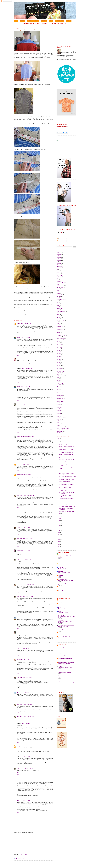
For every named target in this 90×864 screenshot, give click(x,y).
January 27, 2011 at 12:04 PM (29, 584)
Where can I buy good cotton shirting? (65, 457)
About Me (69, 20)
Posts (59, 238)
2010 (59, 438)
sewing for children (60, 398)
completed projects (60, 287)
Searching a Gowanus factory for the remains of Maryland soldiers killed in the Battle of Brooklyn (65, 677)
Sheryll (18, 617)
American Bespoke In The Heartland (63, 651)
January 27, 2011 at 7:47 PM (25, 756)
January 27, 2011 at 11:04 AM (24, 527)
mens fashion (59, 345)
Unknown (18, 323)
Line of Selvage (61, 620)
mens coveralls (59, 344)
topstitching (59, 423)
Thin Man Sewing (61, 600)
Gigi (18, 359)
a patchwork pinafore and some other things (65, 584)
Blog (16, 20)
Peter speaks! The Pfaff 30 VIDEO (65, 443)
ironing (58, 324)
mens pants (58, 354)
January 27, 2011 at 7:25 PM (27, 723)
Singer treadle (59, 419)
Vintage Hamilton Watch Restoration (65, 658)
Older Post (51, 851)
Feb (59, 513)
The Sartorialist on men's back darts (23, 772)
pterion (18, 474)
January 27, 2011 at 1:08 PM (25, 617)
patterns (58, 386)
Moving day (60, 604)
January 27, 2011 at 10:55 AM (26, 511)
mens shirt (58, 360)
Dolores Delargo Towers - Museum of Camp (66, 662)
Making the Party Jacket (61, 608)
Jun (59, 520)
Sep (59, 525)
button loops (59, 281)
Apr (59, 516)
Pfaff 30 (58, 389)
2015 (59, 537)
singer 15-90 (59, 408)
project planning (59, 390)
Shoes (58, 402)
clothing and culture (60, 285)
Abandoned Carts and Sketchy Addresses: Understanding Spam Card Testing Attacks (64, 672)
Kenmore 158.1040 (60, 330)
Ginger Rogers (59, 317)
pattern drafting (59, 384)
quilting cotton (59, 392)
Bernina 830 (59, 272)
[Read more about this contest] (61, 727)
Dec (60, 530)
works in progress (60, 431)
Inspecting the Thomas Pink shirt (64, 481)
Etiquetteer (60, 666)
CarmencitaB (60, 554)
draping (58, 305)
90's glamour (59, 264)
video (58, 425)
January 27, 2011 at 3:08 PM (24, 659)
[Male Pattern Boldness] (57, 140)
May (60, 518)
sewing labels (59, 399)
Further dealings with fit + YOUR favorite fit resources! (27, 30)
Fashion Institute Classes (61, 311)
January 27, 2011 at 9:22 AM (30, 436)
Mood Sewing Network (61, 375)
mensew (59, 611)
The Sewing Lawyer (61, 590)
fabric (58, 309)
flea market (58, 315)
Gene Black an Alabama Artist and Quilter (66, 625)
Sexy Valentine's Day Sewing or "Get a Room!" (67, 506)
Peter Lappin (19, 495)
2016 (59, 539)
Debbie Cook (19, 404)
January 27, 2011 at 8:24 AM (27, 395)
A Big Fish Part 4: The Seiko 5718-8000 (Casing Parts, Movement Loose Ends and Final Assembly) (66, 681)
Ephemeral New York (62, 675)
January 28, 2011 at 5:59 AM (27, 778)
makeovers (58, 332)
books (58, 279)
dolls (57, 302)
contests (58, 288)
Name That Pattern (60, 383)
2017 (59, 541)
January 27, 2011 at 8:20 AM (24, 386)
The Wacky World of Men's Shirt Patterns (66, 454)
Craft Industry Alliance (62, 670)
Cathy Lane (44, 20)
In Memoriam (60, 564)
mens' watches (59, 372)
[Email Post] (25, 314)
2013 (59, 534)
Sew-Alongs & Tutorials (32, 20)
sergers (58, 393)
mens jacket (59, 348)
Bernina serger (59, 275)
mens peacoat (59, 359)
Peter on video (59, 387)
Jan (59, 441)
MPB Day (58, 380)
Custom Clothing (60, 20)
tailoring (58, 422)
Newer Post (16, 851)
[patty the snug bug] (20, 436)
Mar (60, 515)
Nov (60, 528)
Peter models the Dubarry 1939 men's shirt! (66, 479)
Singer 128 (58, 405)
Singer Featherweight (60, 417)
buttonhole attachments (61, 282)
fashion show (59, 312)
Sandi (18, 527)
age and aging (59, 267)
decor (58, 297)
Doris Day (58, 303)
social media (59, 420)
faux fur (58, 314)
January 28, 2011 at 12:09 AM (27, 768)
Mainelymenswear (61, 607)
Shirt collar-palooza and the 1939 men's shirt (66, 470)
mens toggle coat (60, 366)
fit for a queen (60, 560)
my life (58, 381)
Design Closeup (61, 615)
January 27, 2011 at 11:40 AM (24, 550)
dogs (57, 300)
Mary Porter (59, 333)
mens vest (58, 369)
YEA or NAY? (59, 432)
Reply (18, 334)
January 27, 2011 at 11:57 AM (27, 559)
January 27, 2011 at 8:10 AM (24, 337)
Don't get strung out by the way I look (64, 663)
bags (57, 269)
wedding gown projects (61, 426)
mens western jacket (60, 371)
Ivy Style (59, 650)
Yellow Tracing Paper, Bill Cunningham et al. (67, 511)
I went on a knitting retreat (62, 591)
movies (58, 378)
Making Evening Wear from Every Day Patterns (65, 580)
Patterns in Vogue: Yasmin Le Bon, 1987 (64, 572)
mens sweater (59, 365)
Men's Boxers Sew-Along (61, 335)
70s (57, 261)
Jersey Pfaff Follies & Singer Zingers (65, 636)
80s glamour (59, 263)
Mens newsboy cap (60, 351)
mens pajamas (59, 353)
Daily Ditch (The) (60, 294)
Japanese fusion (60, 630)
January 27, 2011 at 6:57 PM (29, 704)
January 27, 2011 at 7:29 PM (25, 746)
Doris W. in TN (19, 677)
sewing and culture (60, 395)
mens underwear (59, 368)
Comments (60, 241)
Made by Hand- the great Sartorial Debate (65, 632)
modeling (58, 374)
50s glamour (59, 258)
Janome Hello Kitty (60, 326)
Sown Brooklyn (61, 567)
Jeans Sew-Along (60, 327)
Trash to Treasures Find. (62, 601)
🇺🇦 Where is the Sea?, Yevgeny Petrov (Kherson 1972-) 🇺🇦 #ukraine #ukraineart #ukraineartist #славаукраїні (65, 556)
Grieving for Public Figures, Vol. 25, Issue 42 (65, 667)
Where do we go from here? (63, 444)
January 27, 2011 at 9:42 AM (25, 464)
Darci (18, 550)
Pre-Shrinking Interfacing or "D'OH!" (65, 471)
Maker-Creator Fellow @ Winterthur (63, 568)
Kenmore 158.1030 (60, 329)
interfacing (58, 323)
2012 (59, 532)
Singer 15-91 (59, 410)
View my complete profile (62, 61)
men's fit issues (59, 336)
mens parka (59, 356)
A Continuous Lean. (61, 684)
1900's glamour (59, 252)
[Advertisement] (23, 842)
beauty (58, 270)
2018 (59, 543)
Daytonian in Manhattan (62, 646)
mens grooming (59, 347)
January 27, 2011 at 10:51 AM (29, 495)
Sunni (18, 659)
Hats (57, 321)
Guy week (58, 318)
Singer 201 (58, 411)
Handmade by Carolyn (62, 583)
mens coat (58, 342)
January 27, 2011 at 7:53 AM (26, 323)
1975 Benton (60, 659)
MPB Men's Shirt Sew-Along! (64, 456)
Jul (59, 522)
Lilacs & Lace (60, 575)
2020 (59, 546)
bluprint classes (59, 276)
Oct (59, 527)
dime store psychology (61, 299)
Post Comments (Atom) (23, 854)
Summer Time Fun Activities (62, 587)
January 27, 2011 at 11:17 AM (27, 538)
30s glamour (59, 255)
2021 (59, 548)
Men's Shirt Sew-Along (61, 338)
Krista (18, 632)
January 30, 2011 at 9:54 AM (25, 800)
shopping (58, 404)
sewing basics (59, 396)
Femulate (59, 654)
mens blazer (59, 341)
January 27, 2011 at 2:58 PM (24, 648)
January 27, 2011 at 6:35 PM (27, 692)
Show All (75, 594)
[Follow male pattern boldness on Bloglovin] (62, 133)
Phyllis (18, 800)
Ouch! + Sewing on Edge (63, 504)
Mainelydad (19, 692)
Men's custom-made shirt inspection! (65, 483)
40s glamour (59, 257)
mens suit (58, 363)
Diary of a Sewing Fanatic (62, 579)
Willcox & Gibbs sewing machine (63, 428)
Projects (22, 20)
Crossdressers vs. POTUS (62, 655)
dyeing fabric (59, 306)
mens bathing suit (60, 339)
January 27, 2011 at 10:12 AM (25, 474)
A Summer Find (60, 576)
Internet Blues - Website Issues (63, 626)
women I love (59, 429)
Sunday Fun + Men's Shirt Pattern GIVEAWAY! (67, 459)
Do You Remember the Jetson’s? (63, 561)
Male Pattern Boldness (60, 138)
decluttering (59, 296)
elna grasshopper (60, 308)
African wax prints (60, 266)
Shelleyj (18, 746)
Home (34, 851)
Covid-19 (58, 291)
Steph (18, 337)
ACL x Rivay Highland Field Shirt (63, 685)
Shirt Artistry (60, 629)
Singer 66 (58, 414)
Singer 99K (59, 416)
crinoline (58, 293)
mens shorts (59, 362)
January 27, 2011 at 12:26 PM (27, 596)
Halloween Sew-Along (61, 320)
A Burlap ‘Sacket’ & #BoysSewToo (63, 612)
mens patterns (59, 357)
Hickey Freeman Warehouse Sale (63, 633)
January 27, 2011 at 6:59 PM (29, 716)
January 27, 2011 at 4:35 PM (28, 677)
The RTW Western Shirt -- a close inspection (66, 490)
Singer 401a (59, 413)
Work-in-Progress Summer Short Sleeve (64, 637)
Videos (51, 20)
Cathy (58, 284)
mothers (58, 377)
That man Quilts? (61, 603)
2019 (59, 544)
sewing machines (60, 401)
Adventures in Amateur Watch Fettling (65, 680)
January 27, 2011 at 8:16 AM (27, 368)
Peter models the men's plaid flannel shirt (66, 452)
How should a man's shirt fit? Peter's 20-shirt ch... (67, 500)
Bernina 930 (59, 273)
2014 (59, 536)
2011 (59, 440)
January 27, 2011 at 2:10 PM (25, 632)
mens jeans (58, 350)
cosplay (58, 290)
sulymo (18, 464)
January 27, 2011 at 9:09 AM (27, 404)
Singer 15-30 (59, 407)
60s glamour (59, 260)
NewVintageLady (61, 563)
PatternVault (60, 571)
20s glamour (59, 254)
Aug (60, 523)
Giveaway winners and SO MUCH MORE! (66, 498)
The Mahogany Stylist (62, 586)
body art (58, 278)
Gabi (18, 648)
